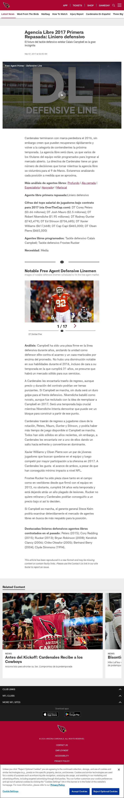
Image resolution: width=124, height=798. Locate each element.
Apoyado (47, 187)
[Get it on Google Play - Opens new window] (72, 716)
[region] (62, 781)
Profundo (73, 183)
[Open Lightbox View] (62, 309)
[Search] (113, 5)
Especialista (32, 187)
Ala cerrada (89, 183)
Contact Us (62, 745)
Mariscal (61, 187)
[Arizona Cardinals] (62, 729)
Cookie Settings (10, 791)
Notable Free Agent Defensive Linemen (60, 270)
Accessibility (62, 756)
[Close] (118, 769)
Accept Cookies (79, 791)
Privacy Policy (62, 761)
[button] (62, 95)
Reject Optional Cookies (105, 791)
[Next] (75, 326)
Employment (62, 750)
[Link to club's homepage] (6, 3)
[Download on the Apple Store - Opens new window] (50, 714)
